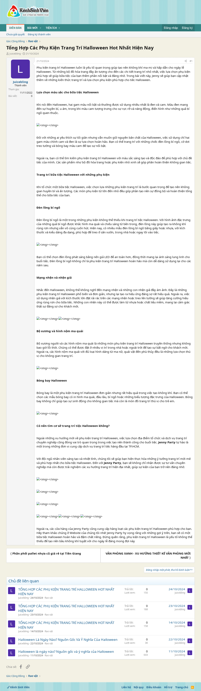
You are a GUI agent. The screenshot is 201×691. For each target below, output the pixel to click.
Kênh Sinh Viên (20, 687)
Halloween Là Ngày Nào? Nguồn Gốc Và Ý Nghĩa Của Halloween (68, 639)
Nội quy (138, 687)
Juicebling (15, 53)
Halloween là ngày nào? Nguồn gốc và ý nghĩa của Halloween (66, 651)
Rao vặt (49, 597)
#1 (191, 61)
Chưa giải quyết (15, 34)
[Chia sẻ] (185, 61)
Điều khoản (153, 687)
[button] (40, 28)
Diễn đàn (15, 27)
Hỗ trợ (168, 687)
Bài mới (32, 27)
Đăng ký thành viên (39, 34)
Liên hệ (126, 687)
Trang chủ (181, 687)
